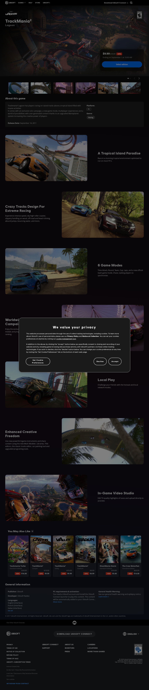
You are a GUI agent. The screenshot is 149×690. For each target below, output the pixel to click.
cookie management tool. (66, 339)
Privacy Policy (73, 336)
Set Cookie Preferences (38, 361)
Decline (100, 361)
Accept (115, 361)
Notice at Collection (90, 336)
